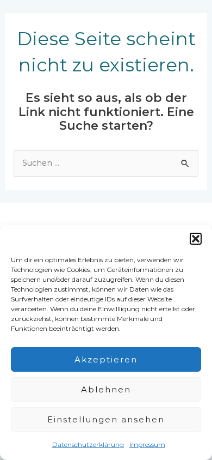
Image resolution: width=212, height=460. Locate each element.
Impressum (147, 444)
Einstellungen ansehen (106, 419)
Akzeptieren (106, 359)
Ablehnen (106, 389)
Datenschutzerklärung (88, 444)
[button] (195, 238)
